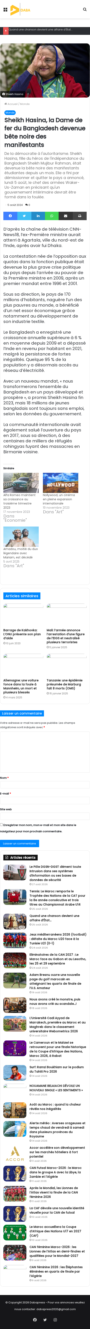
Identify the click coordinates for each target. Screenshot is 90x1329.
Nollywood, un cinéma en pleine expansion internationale (59, 499)
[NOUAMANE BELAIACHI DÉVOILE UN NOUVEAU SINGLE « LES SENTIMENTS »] (14, 1091)
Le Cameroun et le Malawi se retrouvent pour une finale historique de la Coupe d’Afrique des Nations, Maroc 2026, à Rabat (58, 1049)
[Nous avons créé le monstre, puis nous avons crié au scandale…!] (14, 1005)
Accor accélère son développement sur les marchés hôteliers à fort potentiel (57, 1152)
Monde (25, 104)
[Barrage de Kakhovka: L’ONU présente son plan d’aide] (23, 615)
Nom (4, 778)
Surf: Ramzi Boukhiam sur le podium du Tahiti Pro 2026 (57, 1069)
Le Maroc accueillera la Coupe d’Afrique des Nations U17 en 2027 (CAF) (55, 1231)
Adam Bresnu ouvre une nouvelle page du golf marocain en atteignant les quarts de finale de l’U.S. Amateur (55, 981)
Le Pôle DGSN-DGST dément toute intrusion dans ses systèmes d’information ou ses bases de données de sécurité (55, 873)
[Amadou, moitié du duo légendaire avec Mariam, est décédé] (21, 537)
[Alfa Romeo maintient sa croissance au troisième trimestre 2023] (21, 483)
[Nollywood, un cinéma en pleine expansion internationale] (60, 483)
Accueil (12, 104)
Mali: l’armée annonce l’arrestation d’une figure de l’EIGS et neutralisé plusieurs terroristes (66, 636)
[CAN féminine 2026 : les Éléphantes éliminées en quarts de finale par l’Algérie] (14, 1273)
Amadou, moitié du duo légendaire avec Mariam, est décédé (20, 553)
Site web (6, 809)
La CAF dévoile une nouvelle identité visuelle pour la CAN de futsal (57, 1210)
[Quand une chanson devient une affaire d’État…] (14, 921)
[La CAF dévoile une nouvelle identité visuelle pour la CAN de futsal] (14, 1214)
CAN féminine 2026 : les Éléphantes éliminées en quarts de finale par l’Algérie (56, 1271)
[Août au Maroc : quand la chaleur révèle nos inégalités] (14, 1110)
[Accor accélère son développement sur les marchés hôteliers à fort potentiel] (14, 1153)
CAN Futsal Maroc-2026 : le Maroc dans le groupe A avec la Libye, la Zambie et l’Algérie (56, 1172)
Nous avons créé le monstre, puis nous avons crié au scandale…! (55, 1001)
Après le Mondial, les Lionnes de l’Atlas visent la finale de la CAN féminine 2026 (54, 1192)
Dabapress (37, 1302)
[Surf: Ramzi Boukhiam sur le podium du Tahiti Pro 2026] (14, 1073)
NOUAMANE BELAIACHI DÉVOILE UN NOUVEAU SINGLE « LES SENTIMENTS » (56, 1088)
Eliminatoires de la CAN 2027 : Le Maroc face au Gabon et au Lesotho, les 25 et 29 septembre (58, 959)
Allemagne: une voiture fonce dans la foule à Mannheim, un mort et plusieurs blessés (21, 686)
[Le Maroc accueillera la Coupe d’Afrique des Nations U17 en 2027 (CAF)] (14, 1232)
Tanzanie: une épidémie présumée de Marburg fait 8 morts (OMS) (64, 684)
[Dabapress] (25, 9)
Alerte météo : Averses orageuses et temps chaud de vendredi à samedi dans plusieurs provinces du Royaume (57, 1129)
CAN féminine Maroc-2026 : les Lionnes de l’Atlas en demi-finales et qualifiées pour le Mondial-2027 (57, 1251)
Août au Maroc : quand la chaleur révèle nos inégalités (55, 1106)
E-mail (5, 794)
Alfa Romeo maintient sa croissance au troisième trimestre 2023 (19, 501)
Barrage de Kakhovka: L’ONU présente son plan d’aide (22, 634)
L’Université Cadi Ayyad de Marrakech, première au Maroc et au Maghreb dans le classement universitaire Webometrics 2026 (58, 1024)
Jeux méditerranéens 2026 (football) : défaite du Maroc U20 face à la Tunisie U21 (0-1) (58, 938)
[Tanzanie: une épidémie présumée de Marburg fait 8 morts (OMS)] (67, 665)
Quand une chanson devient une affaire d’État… (41, 29)
